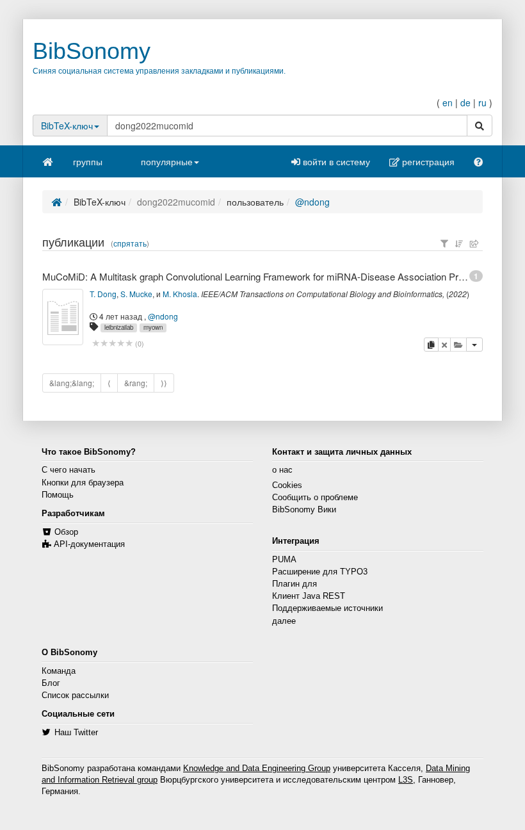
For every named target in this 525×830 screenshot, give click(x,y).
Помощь (58, 495)
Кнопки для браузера (83, 482)
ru (482, 102)
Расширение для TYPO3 (320, 571)
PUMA (284, 559)
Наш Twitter (76, 732)
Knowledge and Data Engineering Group (256, 768)
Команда (59, 671)
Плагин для (294, 584)
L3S (405, 780)
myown (153, 327)
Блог (51, 683)
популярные (167, 161)
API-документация (89, 544)
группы (87, 161)
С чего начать (68, 470)
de (465, 102)
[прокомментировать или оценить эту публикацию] (112, 343)
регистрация (427, 161)
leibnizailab (118, 327)
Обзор (66, 532)
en (447, 102)
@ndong (312, 201)
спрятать (130, 243)
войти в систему (335, 161)
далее (284, 621)
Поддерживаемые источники (327, 608)
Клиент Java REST (308, 596)
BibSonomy (91, 51)
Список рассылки (75, 695)
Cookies (287, 485)
